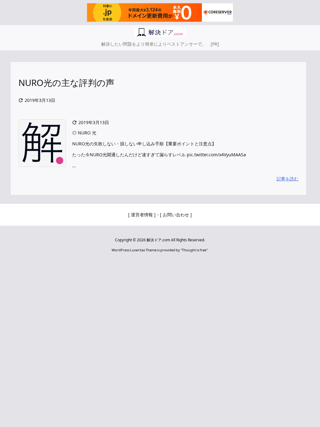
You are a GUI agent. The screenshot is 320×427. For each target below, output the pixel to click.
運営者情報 (142, 215)
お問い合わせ (176, 215)
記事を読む (287, 179)
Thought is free (194, 250)
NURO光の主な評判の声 (66, 82)
